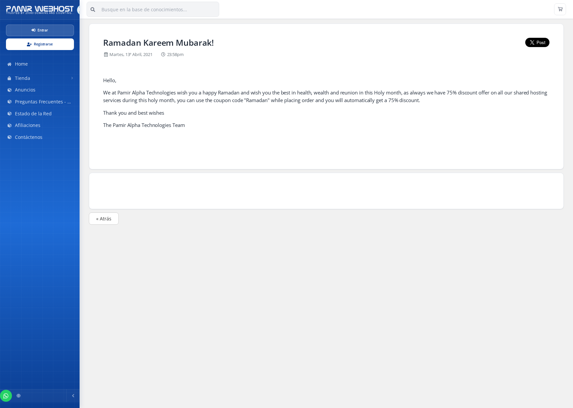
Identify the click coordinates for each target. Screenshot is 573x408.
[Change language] (18, 395)
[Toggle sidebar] (73, 395)
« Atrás (103, 218)
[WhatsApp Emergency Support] (6, 396)
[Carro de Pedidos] (560, 9)
